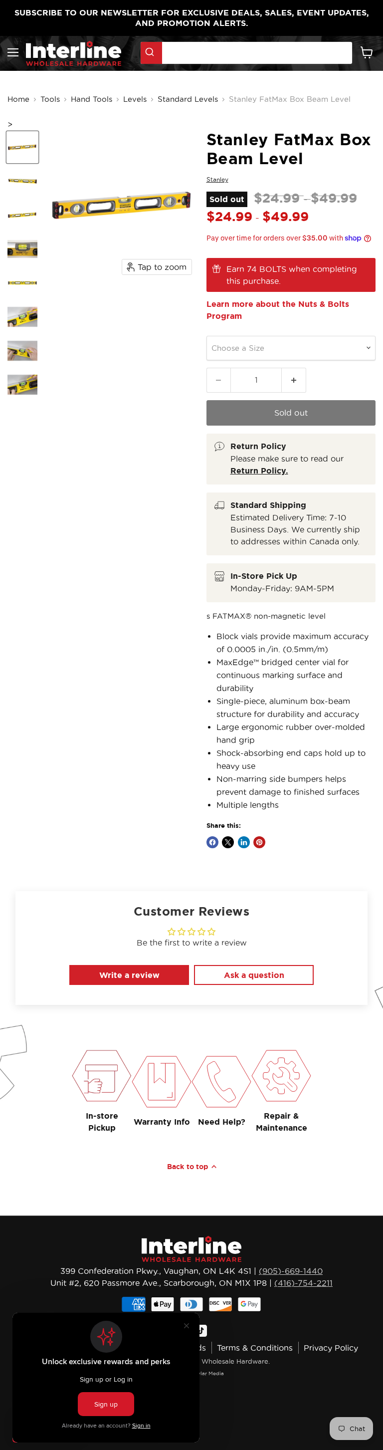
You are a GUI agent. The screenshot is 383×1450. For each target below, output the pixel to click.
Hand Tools (91, 99)
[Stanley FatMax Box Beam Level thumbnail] (22, 147)
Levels (135, 99)
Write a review (129, 974)
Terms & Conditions (255, 1347)
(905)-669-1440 (291, 1270)
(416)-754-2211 (303, 1282)
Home (18, 99)
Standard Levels (188, 99)
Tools (50, 99)
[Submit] (151, 53)
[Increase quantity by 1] (294, 380)
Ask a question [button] (254, 974)
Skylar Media (208, 1373)
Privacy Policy (331, 1347)
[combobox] (246, 53)
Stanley (217, 179)
